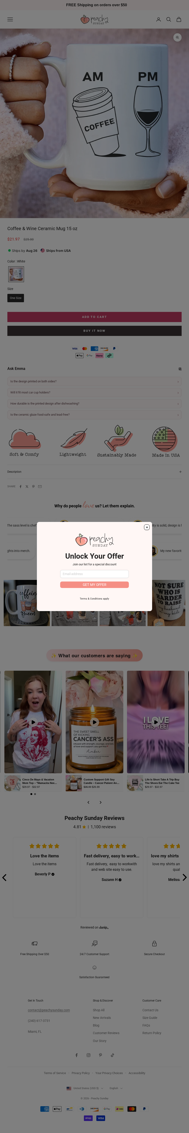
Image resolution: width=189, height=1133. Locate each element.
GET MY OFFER (94, 585)
